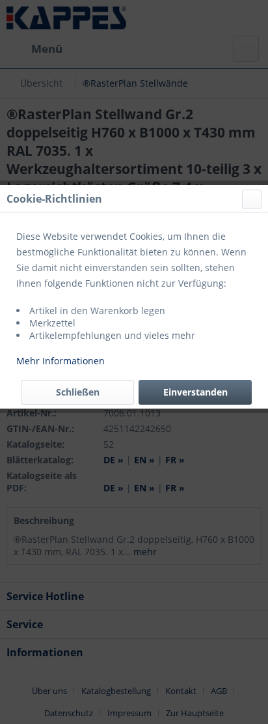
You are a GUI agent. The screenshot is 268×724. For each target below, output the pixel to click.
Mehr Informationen (60, 361)
